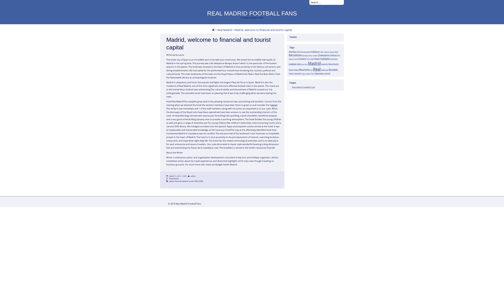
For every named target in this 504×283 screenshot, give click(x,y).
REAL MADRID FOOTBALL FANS (252, 13)
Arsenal (331, 52)
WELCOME (199, 181)
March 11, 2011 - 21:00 (177, 176)
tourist (191, 181)
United (327, 73)
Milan (296, 70)
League (292, 63)
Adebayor (315, 51)
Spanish (297, 73)
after (322, 52)
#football (293, 51)
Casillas (315, 55)
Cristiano (302, 58)
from (308, 59)
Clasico (291, 59)
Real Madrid (224, 30)
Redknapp (324, 70)
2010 (299, 52)
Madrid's (324, 64)
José (332, 59)
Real (317, 69)
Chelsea (333, 55)
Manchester (333, 64)
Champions (323, 55)
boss (310, 55)
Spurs (304, 73)
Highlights (325, 58)
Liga (299, 63)
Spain (291, 73)
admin (193, 176)
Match (291, 70)
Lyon (306, 64)
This (312, 73)
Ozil (311, 70)
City (338, 55)
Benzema (304, 55)
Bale (336, 52)
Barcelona (295, 55)
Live (302, 64)
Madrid (314, 63)
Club (295, 59)
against (326, 52)
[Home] (213, 30)
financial (178, 181)
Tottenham (319, 73)
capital (171, 181)
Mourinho (304, 69)
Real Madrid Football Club (303, 87)
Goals (317, 58)
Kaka (336, 59)
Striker (308, 74)
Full (312, 59)
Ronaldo (333, 69)
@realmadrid (306, 52)
